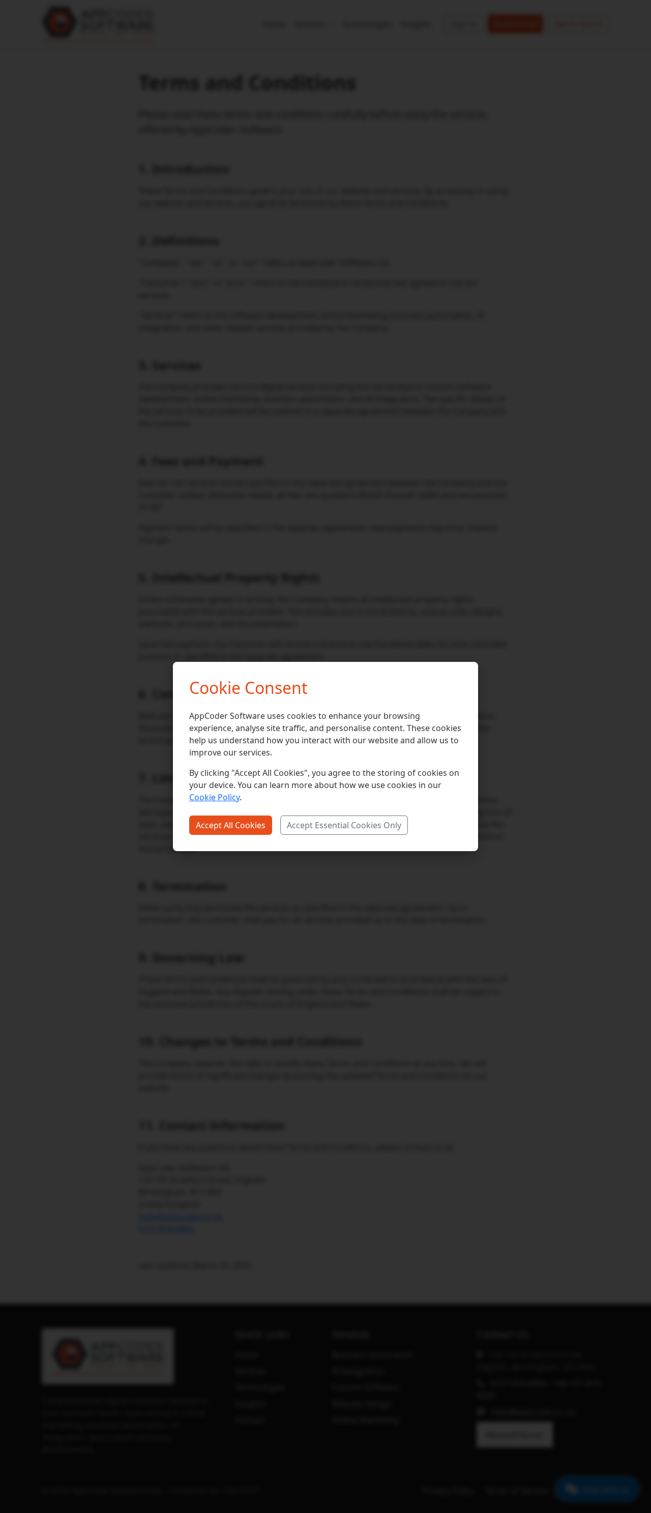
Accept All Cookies (230, 825)
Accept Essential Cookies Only (344, 825)
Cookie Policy (214, 797)
